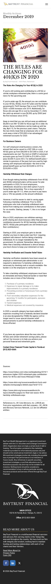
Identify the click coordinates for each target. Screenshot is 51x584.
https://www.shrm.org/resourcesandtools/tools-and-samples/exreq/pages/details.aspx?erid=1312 (25, 383)
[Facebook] (6, 563)
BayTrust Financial (11, 82)
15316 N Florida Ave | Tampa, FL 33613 (25, 513)
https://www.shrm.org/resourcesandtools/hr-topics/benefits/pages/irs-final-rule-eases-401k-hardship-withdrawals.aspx (23, 392)
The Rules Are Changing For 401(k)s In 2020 (22, 72)
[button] (46, 4)
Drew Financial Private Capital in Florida (26, 347)
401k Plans (22, 82)
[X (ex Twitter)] (19, 563)
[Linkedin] (13, 563)
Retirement (30, 82)
